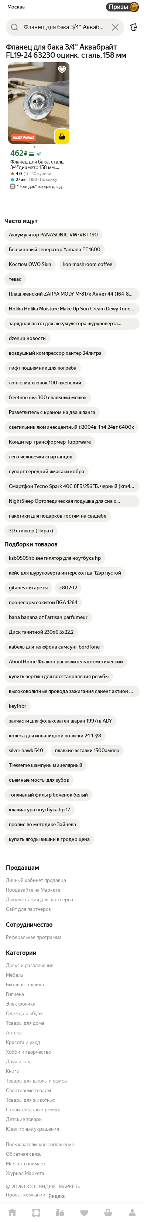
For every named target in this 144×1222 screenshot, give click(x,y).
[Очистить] (115, 27)
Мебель (14, 975)
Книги (13, 1071)
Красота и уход (23, 1042)
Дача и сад (18, 1061)
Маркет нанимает (25, 1164)
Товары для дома (25, 1023)
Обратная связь (23, 1154)
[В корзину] (62, 136)
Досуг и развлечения (30, 965)
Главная (12, 1213)
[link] (53, 235)
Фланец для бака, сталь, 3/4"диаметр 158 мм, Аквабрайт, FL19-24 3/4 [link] (37, 164)
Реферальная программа (34, 937)
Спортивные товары (28, 1090)
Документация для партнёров (39, 899)
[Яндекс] (57, 1196)
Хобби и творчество (28, 1052)
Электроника (20, 1004)
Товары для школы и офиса (36, 1081)
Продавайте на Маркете (33, 890)
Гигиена (15, 994)
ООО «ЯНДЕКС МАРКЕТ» (52, 1186)
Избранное (84, 1213)
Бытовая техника (25, 984)
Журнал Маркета (25, 1173)
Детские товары (24, 1119)
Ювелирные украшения (32, 1129)
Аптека (14, 1033)
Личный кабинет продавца (36, 880)
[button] (133, 27)
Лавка (60, 1213)
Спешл (36, 1213)
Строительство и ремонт (33, 1109)
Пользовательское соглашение (40, 1144)
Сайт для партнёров (28, 909)
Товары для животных (30, 1100)
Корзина (108, 1213)
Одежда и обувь (24, 1013)
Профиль (132, 1213)
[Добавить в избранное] (62, 69)
